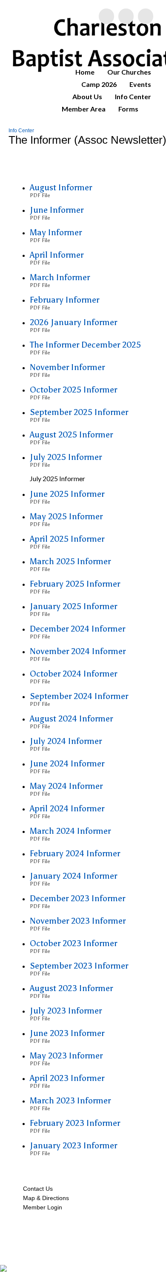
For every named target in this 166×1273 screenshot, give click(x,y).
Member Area (84, 109)
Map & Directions (44, 1198)
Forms (128, 109)
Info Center (133, 96)
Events (140, 84)
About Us (87, 96)
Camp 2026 (99, 84)
